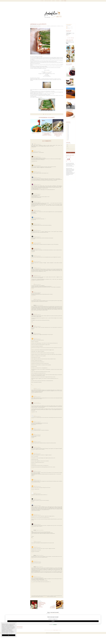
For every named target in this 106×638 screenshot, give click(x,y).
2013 (67, 135)
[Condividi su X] (43, 114)
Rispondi (32, 153)
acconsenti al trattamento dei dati (55, 613)
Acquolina (35, 171)
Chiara (35, 479)
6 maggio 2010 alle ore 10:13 (37, 144)
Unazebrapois (36, 275)
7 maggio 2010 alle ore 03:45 (37, 447)
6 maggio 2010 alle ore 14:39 (37, 314)
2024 (67, 124)
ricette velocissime (33, 26)
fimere (35, 421)
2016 (67, 132)
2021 (67, 127)
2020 (67, 128)
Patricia (35, 470)
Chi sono (42, 0)
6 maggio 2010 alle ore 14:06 (37, 284)
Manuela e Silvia (36, 248)
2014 (67, 134)
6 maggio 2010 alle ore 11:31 (37, 210)
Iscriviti (53, 621)
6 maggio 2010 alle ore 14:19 (37, 299)
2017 (67, 131)
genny (34, 428)
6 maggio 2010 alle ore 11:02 (37, 177)
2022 (67, 126)
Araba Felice (35, 338)
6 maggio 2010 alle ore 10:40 (37, 151)
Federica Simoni (36, 156)
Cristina (35, 143)
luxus (34, 291)
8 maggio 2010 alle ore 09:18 (37, 471)
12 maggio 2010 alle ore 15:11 (37, 547)
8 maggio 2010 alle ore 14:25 (37, 486)
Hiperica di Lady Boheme (37, 242)
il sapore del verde (37, 446)
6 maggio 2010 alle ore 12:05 (37, 230)
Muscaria (35, 498)
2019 (67, 129)
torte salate (38, 26)
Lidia (34, 201)
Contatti (53, 0)
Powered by (51, 624)
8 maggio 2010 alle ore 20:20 (37, 493)
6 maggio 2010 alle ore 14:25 (39, 305)
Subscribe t (69, 24)
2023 (67, 125)
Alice (34, 332)
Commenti (68, 28)
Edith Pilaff (35, 193)
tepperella (35, 388)
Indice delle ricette (48, 0)
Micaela (35, 415)
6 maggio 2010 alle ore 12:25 (37, 243)
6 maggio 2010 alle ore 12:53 (37, 261)
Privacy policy (45, 596)
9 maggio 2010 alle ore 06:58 (37, 505)
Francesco (35, 255)
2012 (67, 136)
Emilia (35, 523)
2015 (67, 133)
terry (34, 283)
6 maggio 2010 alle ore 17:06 (37, 416)
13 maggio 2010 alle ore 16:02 (39, 555)
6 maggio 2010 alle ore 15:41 (37, 333)
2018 (67, 130)
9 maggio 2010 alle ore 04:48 (37, 499)
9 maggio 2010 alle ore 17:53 (37, 524)
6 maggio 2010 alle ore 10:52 (37, 165)
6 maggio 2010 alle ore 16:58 (37, 403)
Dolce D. (35, 150)
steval (35, 223)
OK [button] (8, 635)
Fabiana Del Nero (36, 402)
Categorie (57, 0)
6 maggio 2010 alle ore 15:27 (37, 326)
